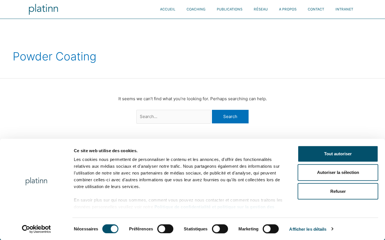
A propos (288, 9)
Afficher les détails (307, 228)
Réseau (261, 9)
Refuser (338, 191)
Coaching (196, 9)
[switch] (165, 228)
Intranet (344, 9)
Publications (229, 9)
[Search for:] (174, 116)
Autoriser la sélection (338, 172)
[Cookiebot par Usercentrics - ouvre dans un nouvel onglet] (36, 229)
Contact (316, 9)
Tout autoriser (338, 153)
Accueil (167, 9)
